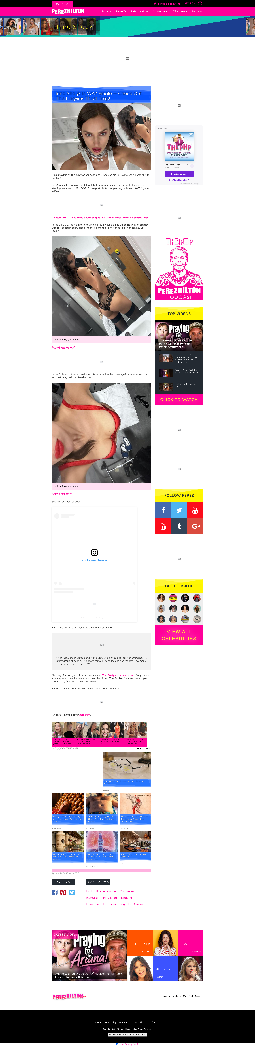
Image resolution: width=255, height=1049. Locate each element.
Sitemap (144, 1022)
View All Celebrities (179, 635)
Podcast (197, 11)
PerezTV (121, 11)
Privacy (123, 1022)
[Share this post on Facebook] (55, 892)
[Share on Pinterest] (63, 892)
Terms (133, 1022)
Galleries (196, 996)
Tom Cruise (135, 904)
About (97, 1022)
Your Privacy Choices (130, 1044)
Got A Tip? (62, 4)
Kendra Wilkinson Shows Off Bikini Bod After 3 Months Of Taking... (86, 741)
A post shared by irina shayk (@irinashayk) (94, 618)
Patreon (107, 11)
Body (89, 891)
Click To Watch (179, 399)
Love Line (92, 904)
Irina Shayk (110, 898)
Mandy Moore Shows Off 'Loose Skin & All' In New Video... (110, 741)
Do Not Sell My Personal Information (127, 1034)
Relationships (140, 11)
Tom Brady (117, 904)
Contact (156, 1022)
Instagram (84, 714)
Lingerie (126, 898)
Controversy (161, 11)
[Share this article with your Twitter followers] (72, 892)
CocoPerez (127, 891)
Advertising (110, 1022)
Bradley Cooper (106, 891)
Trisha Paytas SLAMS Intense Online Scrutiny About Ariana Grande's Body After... (62, 742)
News (166, 996)
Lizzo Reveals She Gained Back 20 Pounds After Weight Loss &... (135, 741)
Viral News (180, 11)
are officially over (118, 675)
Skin (104, 904)
